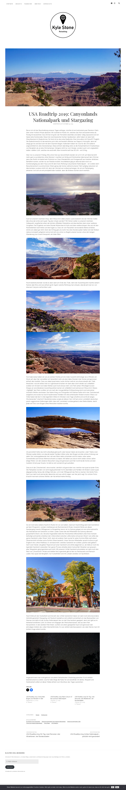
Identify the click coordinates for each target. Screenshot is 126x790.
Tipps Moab (47, 723)
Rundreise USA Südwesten (33, 721)
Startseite (9, 4)
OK (113, 787)
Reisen (37, 715)
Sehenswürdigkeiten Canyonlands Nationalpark (54, 721)
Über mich (37, 4)
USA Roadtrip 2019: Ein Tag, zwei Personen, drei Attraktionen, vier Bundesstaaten (84, 698)
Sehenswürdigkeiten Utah (74, 721)
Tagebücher (28, 4)
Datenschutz (47, 4)
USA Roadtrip (54, 723)
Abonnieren (10, 767)
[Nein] (124, 787)
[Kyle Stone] (63, 35)
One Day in (18, 4)
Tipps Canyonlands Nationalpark (34, 723)
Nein (117, 787)
